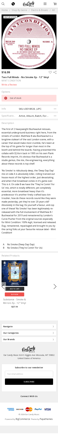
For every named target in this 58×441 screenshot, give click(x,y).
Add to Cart (14, 289)
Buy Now (14, 294)
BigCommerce (23, 419)
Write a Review (9, 85)
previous (3, 286)
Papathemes (46, 419)
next (55, 286)
